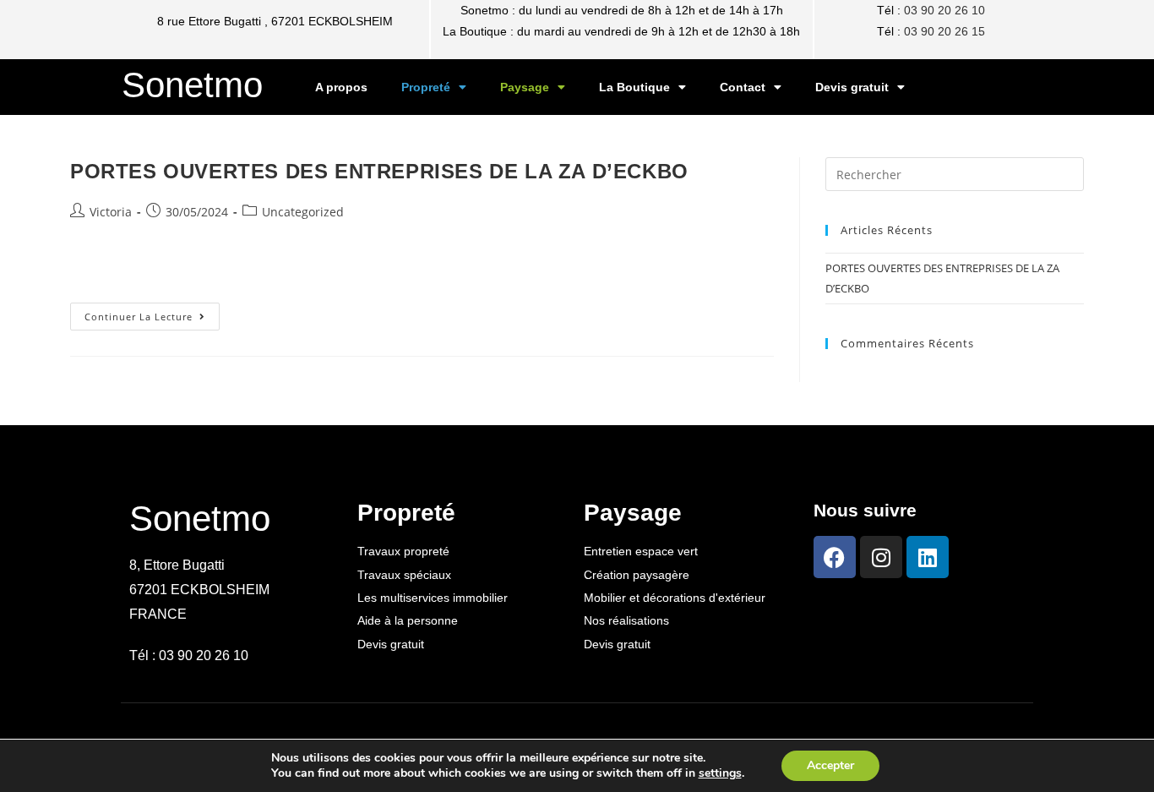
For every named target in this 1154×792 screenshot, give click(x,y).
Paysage (524, 87)
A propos (341, 87)
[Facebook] (835, 557)
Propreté (425, 87)
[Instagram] (881, 557)
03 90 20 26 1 (941, 31)
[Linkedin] (927, 557)
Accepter (830, 765)
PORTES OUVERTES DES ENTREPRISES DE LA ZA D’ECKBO (379, 171)
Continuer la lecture (152, 313)
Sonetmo (192, 85)
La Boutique (634, 87)
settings (720, 773)
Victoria (111, 212)
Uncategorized (303, 212)
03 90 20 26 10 (944, 10)
